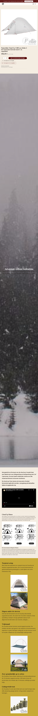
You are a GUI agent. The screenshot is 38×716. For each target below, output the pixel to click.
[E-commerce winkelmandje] (33, 4)
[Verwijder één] (2, 58)
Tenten (3, 7)
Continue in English (28, 1)
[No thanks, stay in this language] (36, 1)
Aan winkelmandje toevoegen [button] (18, 58)
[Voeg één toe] (7, 58)
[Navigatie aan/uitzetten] (35, 4)
